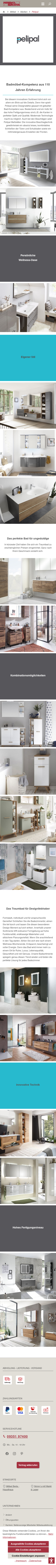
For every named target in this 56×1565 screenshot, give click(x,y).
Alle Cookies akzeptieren (28, 1549)
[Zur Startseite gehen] (11, 3)
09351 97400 (17, 1436)
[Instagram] (15, 1453)
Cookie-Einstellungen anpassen (28, 1555)
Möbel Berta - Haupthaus (11, 1488)
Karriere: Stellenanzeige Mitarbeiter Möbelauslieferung (29, 1525)
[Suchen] (49, 4)
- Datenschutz (34, 1560)
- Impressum (21, 1560)
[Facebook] (7, 1453)
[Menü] (43, 4)
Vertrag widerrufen (28, 1465)
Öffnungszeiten (12, 1519)
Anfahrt (9, 1514)
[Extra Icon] (22, 1453)
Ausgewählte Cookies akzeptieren (28, 1543)
